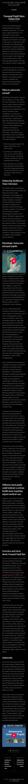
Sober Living (15, 750)
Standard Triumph (14, 2)
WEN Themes (16, 781)
